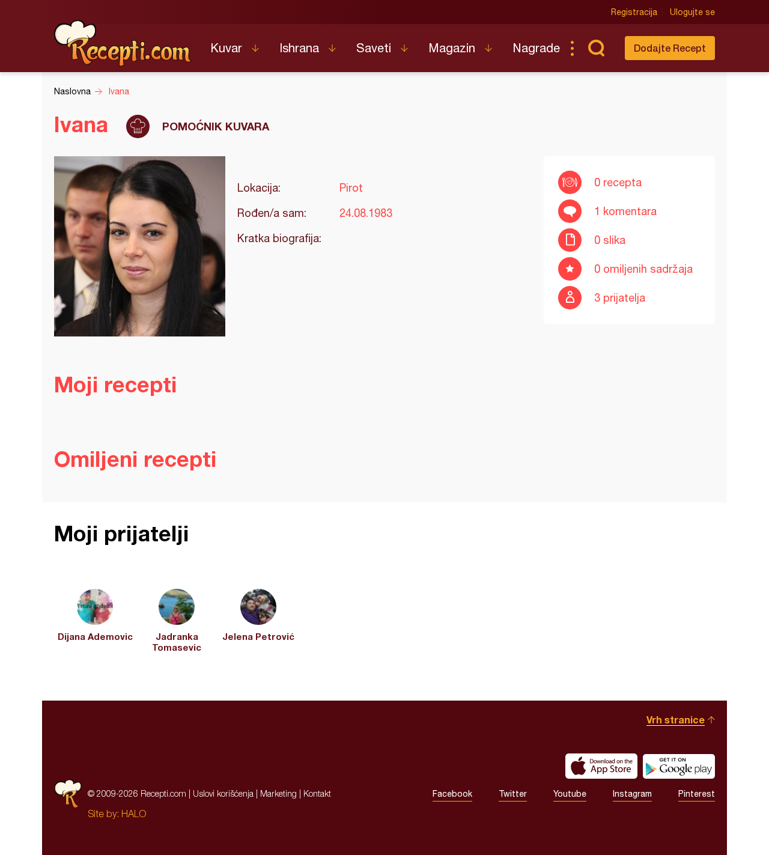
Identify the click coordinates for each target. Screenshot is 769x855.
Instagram (632, 794)
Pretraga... (596, 48)
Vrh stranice (675, 719)
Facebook (452, 794)
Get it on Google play (679, 766)
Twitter (513, 794)
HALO (133, 813)
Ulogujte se (692, 12)
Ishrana (299, 48)
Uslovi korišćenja (223, 793)
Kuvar (226, 48)
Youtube (569, 794)
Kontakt (317, 793)
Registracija (634, 12)
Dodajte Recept (670, 47)
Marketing (278, 793)
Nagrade (536, 48)
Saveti (373, 48)
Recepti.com (123, 43)
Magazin (451, 48)
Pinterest (696, 794)
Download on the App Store (601, 766)
